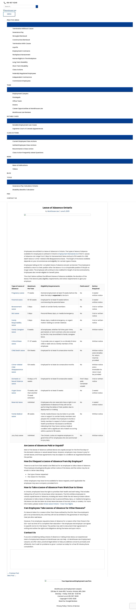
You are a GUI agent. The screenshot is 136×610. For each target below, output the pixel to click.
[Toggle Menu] (70, 24)
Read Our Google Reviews (68, 601)
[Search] (37, 6)
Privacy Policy (61, 606)
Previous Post (13, 573)
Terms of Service (73, 606)
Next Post (11, 575)
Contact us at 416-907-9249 (68, 596)
